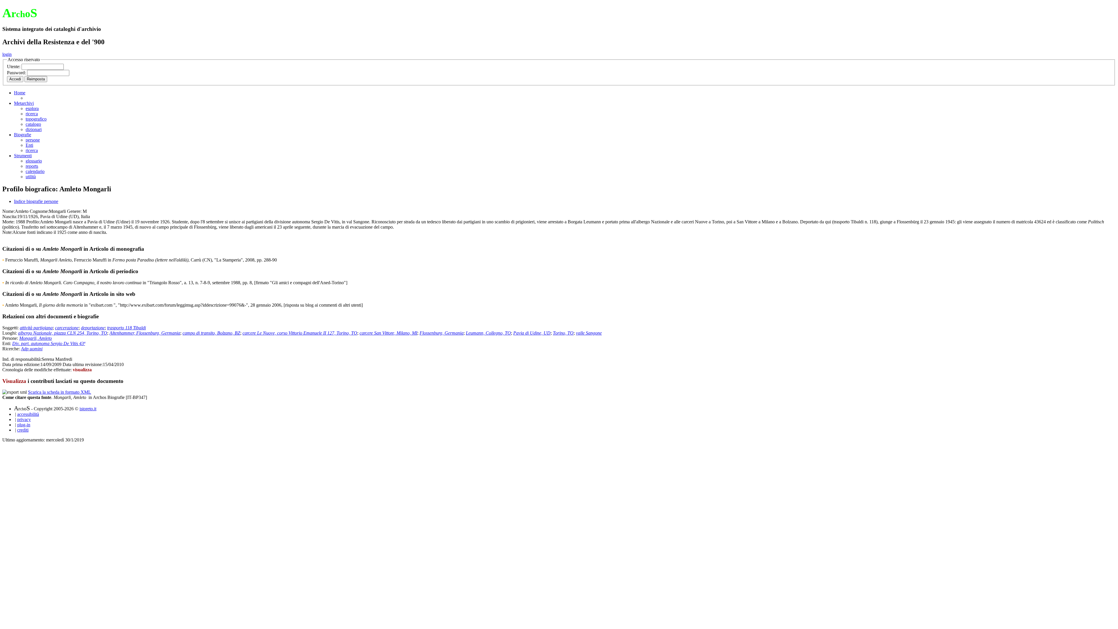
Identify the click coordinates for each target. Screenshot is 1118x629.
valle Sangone (589, 333)
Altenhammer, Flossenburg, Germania (144, 333)
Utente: (14, 66)
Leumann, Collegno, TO (488, 333)
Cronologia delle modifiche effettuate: (37, 369)
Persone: (10, 338)
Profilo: (33, 221)
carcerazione (67, 327)
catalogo (33, 124)
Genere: (74, 211)
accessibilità (28, 414)
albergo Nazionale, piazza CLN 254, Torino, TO (62, 333)
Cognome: (39, 211)
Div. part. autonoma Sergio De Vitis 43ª (48, 343)
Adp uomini (32, 348)
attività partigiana (36, 327)
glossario (34, 160)
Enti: (7, 343)
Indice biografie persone (36, 201)
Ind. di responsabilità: (22, 359)
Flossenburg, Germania (442, 333)
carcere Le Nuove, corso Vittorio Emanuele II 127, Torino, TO (300, 333)
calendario (35, 171)
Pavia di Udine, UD (532, 333)
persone (33, 139)
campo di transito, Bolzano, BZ (211, 333)
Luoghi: (10, 333)
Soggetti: (11, 327)
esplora (32, 108)
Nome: (8, 211)
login (7, 54)
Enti (29, 145)
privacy (24, 419)
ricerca (32, 113)
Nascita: (9, 216)
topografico (36, 118)
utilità (31, 176)
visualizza (82, 369)
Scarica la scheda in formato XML (59, 392)
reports (32, 166)
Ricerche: (11, 348)
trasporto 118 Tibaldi (126, 327)
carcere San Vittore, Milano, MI (388, 333)
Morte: (8, 221)
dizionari (34, 129)
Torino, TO (563, 333)
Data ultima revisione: (83, 364)
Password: (17, 72)
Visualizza (14, 381)
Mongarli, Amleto (35, 338)
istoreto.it (87, 408)
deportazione (93, 327)
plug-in (23, 424)
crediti (23, 429)
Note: (7, 232)
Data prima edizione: (21, 364)
